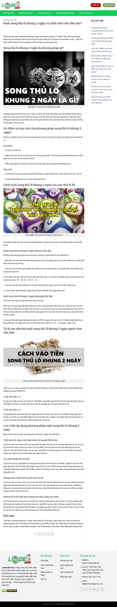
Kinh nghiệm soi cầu (65, 13)
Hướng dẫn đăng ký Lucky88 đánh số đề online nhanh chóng (102, 31)
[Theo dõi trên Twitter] (86, 589)
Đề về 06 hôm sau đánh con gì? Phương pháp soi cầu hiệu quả (101, 100)
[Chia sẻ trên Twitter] (40, 534)
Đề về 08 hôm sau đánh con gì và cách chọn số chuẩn (100, 79)
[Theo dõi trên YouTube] (94, 589)
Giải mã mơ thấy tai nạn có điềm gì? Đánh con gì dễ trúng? (102, 69)
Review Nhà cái (25, 13)
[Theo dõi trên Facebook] (82, 589)
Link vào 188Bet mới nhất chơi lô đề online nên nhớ (101, 50)
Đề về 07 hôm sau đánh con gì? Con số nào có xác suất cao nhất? (101, 90)
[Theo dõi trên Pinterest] (90, 589)
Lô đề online (8, 13)
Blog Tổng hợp (86, 13)
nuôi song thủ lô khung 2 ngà (27, 36)
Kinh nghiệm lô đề (10, 20)
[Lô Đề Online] (11, 5)
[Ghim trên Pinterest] (48, 534)
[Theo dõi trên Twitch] (102, 589)
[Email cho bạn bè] (44, 534)
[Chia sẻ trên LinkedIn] (52, 534)
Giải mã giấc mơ (44, 13)
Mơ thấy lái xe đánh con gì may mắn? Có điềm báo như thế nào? (102, 59)
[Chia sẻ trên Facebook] (36, 534)
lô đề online (46, 526)
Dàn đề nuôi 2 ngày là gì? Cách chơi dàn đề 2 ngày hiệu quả (40, 290)
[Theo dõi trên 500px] (98, 589)
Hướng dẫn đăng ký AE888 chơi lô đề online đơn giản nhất (102, 41)
